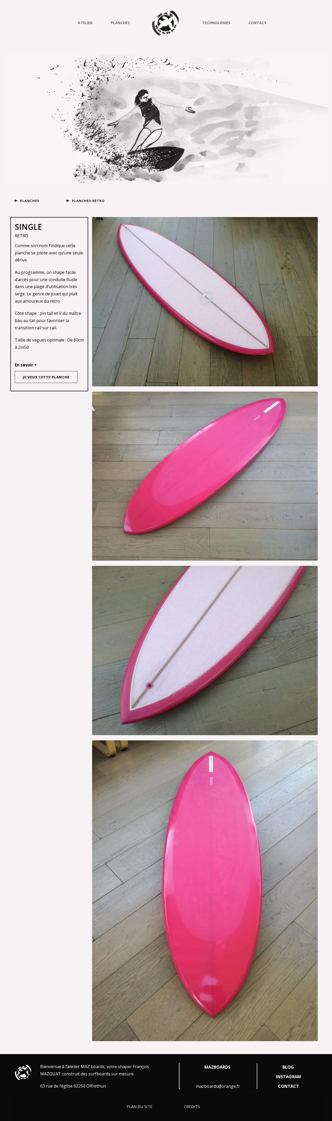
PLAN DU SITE (140, 1106)
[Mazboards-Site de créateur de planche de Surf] (166, 22)
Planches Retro (88, 200)
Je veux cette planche (46, 377)
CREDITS (192, 1106)
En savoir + (26, 365)
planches (29, 200)
